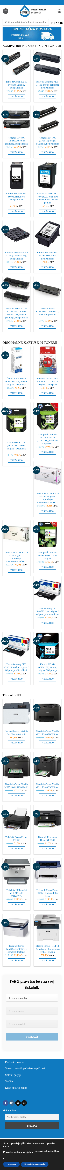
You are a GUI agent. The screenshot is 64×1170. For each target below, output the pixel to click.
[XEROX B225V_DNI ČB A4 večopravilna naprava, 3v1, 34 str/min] (47, 928)
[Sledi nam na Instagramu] (12, 1103)
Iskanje (56, 23)
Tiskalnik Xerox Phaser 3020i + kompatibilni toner (48, 893)
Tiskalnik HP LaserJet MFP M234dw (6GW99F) (16, 893)
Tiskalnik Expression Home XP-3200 (48, 839)
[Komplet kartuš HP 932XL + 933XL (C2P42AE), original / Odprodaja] (47, 416)
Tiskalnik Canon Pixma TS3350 (16, 839)
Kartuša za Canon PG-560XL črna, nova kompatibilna (16, 196)
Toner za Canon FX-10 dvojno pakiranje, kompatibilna (16, 84)
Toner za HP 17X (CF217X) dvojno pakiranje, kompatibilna (47, 140)
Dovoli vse (11, 1164)
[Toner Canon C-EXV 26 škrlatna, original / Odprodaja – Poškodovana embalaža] (47, 475)
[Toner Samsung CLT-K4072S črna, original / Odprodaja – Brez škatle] (47, 590)
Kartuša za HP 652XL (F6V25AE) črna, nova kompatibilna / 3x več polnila (47, 198)
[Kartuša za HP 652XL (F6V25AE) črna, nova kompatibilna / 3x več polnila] (47, 175)
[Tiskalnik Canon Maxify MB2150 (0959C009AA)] (47, 713)
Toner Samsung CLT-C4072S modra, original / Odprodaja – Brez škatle (16, 667)
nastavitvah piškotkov (47, 1151)
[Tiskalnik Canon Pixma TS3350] (16, 819)
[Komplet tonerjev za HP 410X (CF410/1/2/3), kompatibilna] (16, 234)
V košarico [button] (16, 96)
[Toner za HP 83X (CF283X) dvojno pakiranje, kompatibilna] (16, 119)
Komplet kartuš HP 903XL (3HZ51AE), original (47, 555)
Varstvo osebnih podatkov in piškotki (25, 1068)
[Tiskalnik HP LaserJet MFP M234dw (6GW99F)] (16, 872)
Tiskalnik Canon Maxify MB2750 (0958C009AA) (16, 786)
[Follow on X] (18, 1103)
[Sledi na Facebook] (6, 1103)
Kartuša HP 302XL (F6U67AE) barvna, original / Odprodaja (16, 445)
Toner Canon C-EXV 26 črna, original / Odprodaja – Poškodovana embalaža (16, 557)
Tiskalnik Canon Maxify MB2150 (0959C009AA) (48, 733)
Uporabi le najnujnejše (34, 1164)
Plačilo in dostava (14, 1062)
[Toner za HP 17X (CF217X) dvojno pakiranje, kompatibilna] (47, 119)
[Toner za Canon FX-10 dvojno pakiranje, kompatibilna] (16, 63)
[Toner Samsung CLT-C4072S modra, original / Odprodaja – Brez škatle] (16, 646)
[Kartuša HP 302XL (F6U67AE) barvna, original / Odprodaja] (16, 420)
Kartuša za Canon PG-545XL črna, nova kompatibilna (47, 255)
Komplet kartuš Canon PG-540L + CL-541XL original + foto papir (47, 381)
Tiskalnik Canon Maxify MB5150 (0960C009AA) (48, 786)
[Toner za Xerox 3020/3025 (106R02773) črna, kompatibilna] (47, 290)
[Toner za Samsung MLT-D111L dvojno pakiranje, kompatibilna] (47, 63)
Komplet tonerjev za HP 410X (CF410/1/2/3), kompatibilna (16, 255)
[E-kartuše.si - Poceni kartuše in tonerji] (33, 11)
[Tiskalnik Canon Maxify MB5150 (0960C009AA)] (47, 766)
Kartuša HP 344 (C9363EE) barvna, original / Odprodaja (47, 667)
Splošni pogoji (13, 1075)
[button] (5, 11)
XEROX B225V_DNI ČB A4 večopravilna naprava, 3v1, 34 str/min (47, 949)
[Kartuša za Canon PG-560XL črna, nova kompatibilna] (16, 175)
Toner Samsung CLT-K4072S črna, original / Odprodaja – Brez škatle (47, 611)
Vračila (9, 1081)
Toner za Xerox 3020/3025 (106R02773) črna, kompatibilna (47, 311)
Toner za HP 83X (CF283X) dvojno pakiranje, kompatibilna (16, 140)
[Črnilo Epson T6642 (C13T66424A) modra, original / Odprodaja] (16, 360)
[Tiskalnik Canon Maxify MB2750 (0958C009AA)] (16, 766)
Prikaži (32, 1036)
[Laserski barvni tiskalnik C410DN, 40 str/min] (16, 713)
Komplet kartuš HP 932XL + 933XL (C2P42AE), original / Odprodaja (47, 439)
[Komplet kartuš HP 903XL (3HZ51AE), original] (47, 534)
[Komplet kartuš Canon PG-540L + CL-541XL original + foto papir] (47, 360)
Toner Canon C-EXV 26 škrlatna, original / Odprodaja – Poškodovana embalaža (47, 498)
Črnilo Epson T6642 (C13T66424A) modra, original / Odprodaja (16, 381)
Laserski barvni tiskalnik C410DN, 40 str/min (16, 733)
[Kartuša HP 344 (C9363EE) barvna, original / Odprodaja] (47, 646)
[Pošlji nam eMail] (24, 1103)
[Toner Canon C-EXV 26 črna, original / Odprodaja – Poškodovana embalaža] (16, 534)
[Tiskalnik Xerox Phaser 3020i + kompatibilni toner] (47, 872)
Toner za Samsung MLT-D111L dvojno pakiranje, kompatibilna (47, 84)
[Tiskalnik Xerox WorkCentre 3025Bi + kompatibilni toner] (16, 928)
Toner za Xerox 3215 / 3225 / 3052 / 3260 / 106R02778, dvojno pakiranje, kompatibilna (16, 313)
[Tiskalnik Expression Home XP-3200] (47, 819)
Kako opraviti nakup (16, 1087)
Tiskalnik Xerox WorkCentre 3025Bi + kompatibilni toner (16, 949)
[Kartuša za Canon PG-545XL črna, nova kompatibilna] (47, 234)
